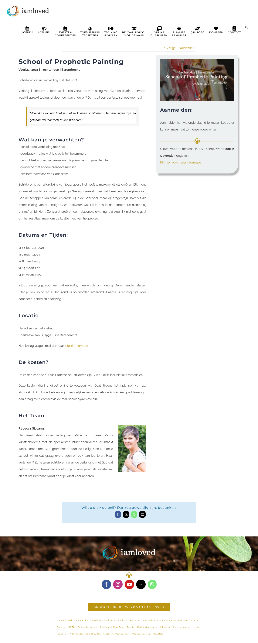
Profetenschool (100, 620)
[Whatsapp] (152, 584)
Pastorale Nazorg (87, 627)
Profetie (61, 627)
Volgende (186, 48)
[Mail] (141, 584)
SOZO (72, 627)
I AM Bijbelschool (177, 620)
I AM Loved (65, 620)
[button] (246, 28)
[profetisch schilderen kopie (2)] (197, 60)
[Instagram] (118, 584)
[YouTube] (129, 584)
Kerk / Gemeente (147, 627)
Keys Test (118, 627)
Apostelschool (119, 620)
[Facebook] (106, 584)
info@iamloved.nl (76, 346)
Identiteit (62, 634)
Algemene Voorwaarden (116, 634)
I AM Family (81, 620)
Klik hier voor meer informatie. (181, 162)
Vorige (171, 48)
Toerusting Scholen (154, 620)
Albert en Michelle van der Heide (179, 627)
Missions (105, 627)
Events (130, 627)
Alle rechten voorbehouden (85, 634)
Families (195, 620)
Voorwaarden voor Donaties (147, 634)
